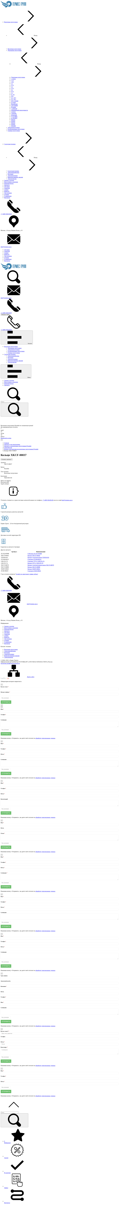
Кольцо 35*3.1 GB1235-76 (35, 563)
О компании (7, 259)
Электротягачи (12, 362)
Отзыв (2, 833)
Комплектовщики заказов (15, 360)
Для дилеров (8, 256)
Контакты (7, 260)
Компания (3, 986)
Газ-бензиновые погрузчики (16, 351)
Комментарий (4, 799)
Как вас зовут (4, 686)
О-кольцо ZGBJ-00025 (34, 571)
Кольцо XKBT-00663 (34, 569)
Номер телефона (5, 692)
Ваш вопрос (4, 1047)
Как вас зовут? (5, 1031)
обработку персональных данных (45, 738)
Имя (2, 709)
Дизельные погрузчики (15, 348)
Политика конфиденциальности (10, 663)
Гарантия (7, 251)
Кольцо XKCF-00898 (34, 567)
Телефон (3, 714)
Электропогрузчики (14, 349)
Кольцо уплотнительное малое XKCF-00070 (41, 565)
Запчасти (7, 385)
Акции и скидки (9, 380)
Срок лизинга (4, 975)
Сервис (6, 253)
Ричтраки (10, 357)
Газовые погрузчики (14, 353)
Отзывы (6, 257)
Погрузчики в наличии (11, 382)
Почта (2, 754)
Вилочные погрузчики (11, 649)
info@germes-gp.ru (6, 247)
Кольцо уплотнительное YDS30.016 (38, 557)
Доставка (7, 250)
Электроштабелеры (13, 356)
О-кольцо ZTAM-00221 (34, 559)
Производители (9, 383)
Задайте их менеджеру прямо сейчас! (27, 574)
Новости (6, 254)
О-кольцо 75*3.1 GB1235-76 (36, 561)
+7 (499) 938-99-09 (6, 214)
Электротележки (13, 359)
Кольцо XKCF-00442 (34, 555)
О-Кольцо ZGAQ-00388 (35, 553)
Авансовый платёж (5, 981)
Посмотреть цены (6, 438)
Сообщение (4, 720)
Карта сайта (30, 677)
